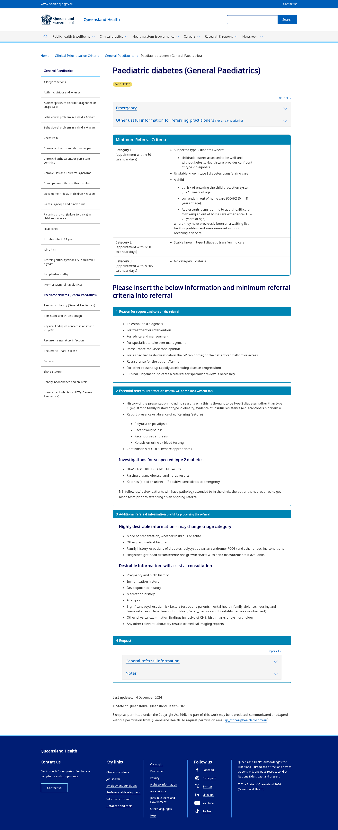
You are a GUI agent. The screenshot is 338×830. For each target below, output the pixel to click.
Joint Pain (50, 249)
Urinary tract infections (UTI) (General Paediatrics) (68, 394)
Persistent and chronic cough (63, 316)
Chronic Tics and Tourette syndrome (67, 173)
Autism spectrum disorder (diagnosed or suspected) (70, 105)
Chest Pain (51, 138)
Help (153, 815)
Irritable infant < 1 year (59, 239)
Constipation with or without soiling (67, 183)
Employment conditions (121, 785)
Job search (113, 779)
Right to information (163, 784)
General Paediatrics (120, 55)
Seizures (49, 361)
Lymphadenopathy (56, 274)
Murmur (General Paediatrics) (63, 284)
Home (45, 55)
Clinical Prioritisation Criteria (77, 55)
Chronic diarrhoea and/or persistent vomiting (67, 160)
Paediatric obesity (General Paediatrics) (69, 305)
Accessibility (158, 791)
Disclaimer (157, 771)
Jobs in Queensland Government (162, 800)
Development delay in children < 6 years (70, 194)
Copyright (156, 764)
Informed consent (118, 799)
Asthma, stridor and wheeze (62, 92)
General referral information (153, 660)
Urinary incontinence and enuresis (65, 382)
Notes (131, 673)
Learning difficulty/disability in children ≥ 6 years (69, 262)
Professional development (123, 792)
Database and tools (119, 806)
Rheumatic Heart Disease (60, 351)
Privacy (154, 778)
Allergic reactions (55, 82)
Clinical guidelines (117, 772)
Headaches (51, 229)
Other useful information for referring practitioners (179, 120)
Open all (283, 98)
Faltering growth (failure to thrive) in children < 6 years (67, 216)
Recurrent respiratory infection (64, 340)
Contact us (54, 788)
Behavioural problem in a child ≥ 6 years (70, 127)
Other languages (161, 809)
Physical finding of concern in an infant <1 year (69, 328)
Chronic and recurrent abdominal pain (68, 148)
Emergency (126, 107)
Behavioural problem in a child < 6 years (69, 117)
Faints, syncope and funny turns (64, 204)
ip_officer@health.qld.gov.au (246, 720)
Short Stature (53, 371)
